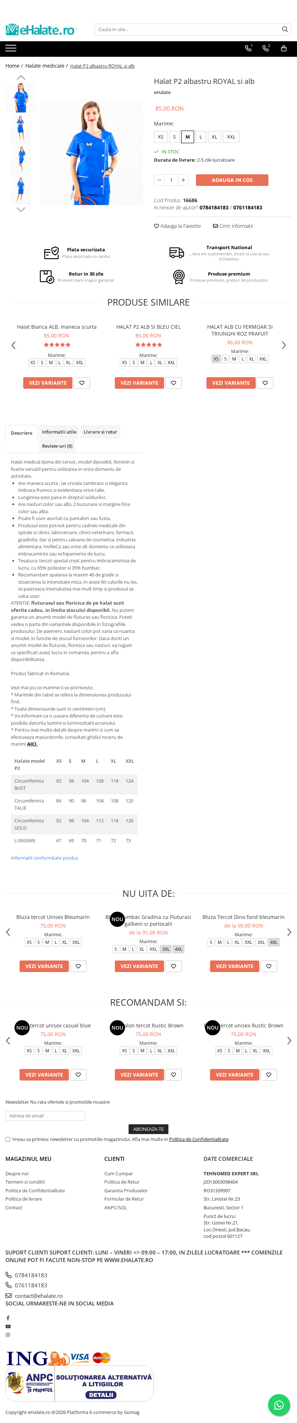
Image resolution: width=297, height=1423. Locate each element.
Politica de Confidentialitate (199, 1139)
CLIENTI (114, 1158)
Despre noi (17, 1173)
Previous (21, 78)
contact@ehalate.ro (38, 1295)
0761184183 (30, 1285)
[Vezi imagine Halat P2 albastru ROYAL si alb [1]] (21, 128)
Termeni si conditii (25, 1182)
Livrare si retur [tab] (100, 432)
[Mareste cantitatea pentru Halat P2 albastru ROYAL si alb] (183, 180)
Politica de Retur (121, 1182)
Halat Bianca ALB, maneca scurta (57, 326)
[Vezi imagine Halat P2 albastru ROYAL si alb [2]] (21, 159)
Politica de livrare (23, 1199)
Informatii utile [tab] (59, 432)
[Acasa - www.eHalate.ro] (41, 29)
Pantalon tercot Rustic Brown (148, 1025)
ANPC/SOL (115, 1207)
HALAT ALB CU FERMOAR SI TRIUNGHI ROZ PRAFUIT (240, 330)
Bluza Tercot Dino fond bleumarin (243, 916)
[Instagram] (7, 1335)
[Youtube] (7, 1326)
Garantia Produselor (126, 1190)
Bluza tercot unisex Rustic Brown (244, 1025)
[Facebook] (7, 1318)
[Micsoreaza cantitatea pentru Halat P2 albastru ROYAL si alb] (159, 180)
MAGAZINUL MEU (28, 1158)
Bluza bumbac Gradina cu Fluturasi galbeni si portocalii (148, 920)
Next (21, 208)
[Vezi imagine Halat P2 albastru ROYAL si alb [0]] (21, 97)
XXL (231, 136)
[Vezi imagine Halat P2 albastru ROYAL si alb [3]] (21, 190)
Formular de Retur (124, 1199)
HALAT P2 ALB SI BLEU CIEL (148, 326)
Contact (13, 1207)
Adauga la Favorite (180, 225)
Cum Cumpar (118, 1173)
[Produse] (11, 50)
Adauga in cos (232, 179)
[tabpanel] (91, 152)
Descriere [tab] (21, 433)
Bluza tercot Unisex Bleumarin (53, 916)
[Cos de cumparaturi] (284, 48)
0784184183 (30, 1275)
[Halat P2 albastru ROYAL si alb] (91, 152)
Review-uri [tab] (57, 446)
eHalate (162, 92)
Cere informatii (235, 225)
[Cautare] (285, 29)
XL (214, 136)
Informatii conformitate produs (44, 858)
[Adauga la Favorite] (82, 383)
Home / (14, 65)
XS (160, 136)
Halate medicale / (47, 65)
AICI (31, 744)
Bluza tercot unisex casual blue (53, 1025)
